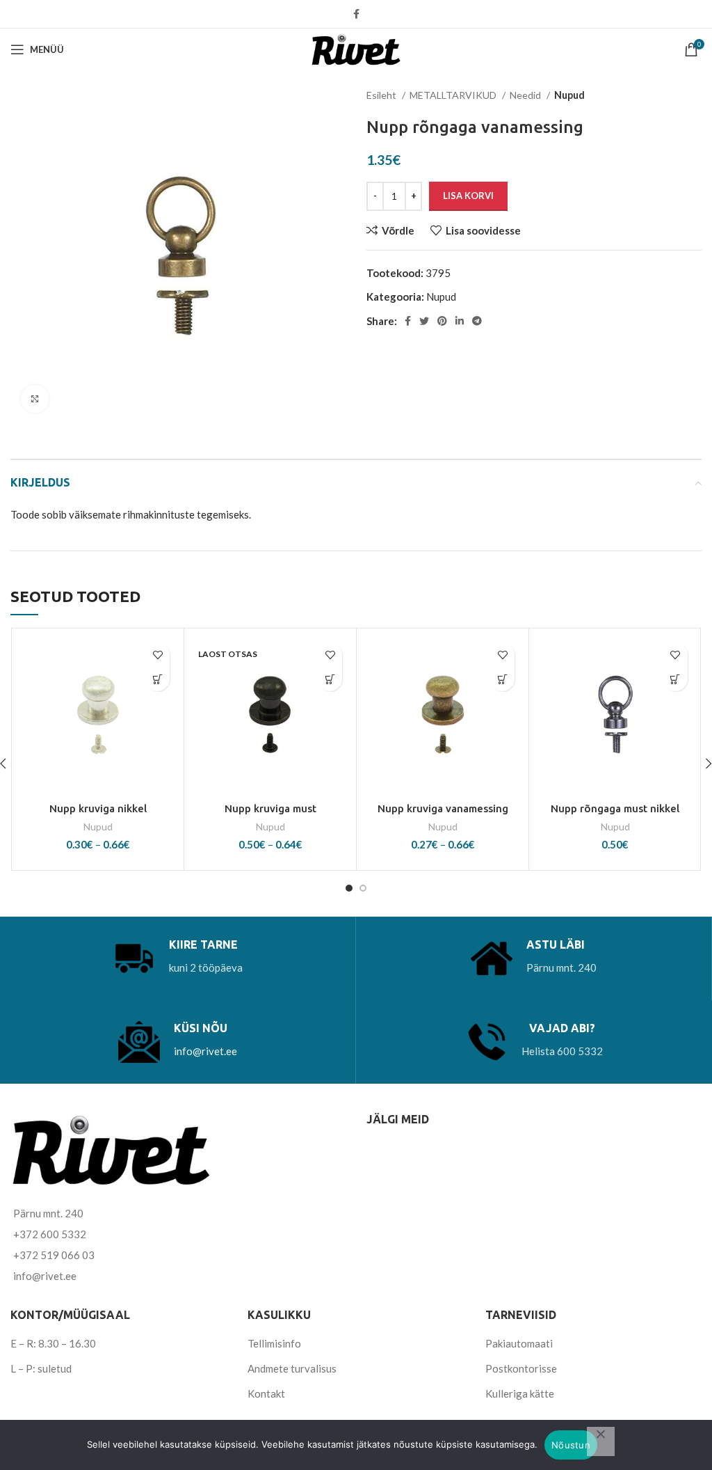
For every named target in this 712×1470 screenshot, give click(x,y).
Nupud (569, 95)
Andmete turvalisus (292, 1368)
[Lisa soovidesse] (157, 654)
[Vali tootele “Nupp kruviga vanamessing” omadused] (502, 679)
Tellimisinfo (274, 1343)
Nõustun (570, 1445)
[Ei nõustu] (601, 1441)
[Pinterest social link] (442, 321)
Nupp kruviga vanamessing (443, 808)
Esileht (382, 95)
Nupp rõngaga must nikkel (615, 808)
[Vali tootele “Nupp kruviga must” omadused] (330, 679)
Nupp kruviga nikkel (98, 808)
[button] (675, 679)
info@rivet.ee (205, 1051)
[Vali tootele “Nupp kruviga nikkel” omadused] (157, 679)
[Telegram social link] (477, 321)
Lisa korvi (468, 195)
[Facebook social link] (356, 14)
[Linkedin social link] (459, 321)
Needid (526, 95)
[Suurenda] (35, 399)
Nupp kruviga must (270, 808)
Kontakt (266, 1393)
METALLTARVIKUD (454, 95)
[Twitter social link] (424, 321)
